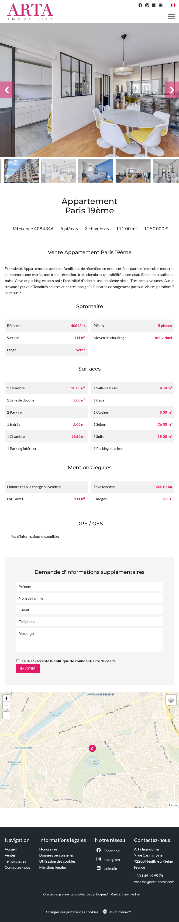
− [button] (6, 705)
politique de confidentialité (76, 661)
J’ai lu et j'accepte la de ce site (69, 661)
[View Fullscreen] (6, 715)
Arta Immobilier (147, 849)
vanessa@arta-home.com (154, 881)
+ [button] (6, 698)
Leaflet (173, 805)
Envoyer (28, 668)
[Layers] (171, 700)
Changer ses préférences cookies (64, 894)
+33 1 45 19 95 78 (148, 875)
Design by (120, 912)
